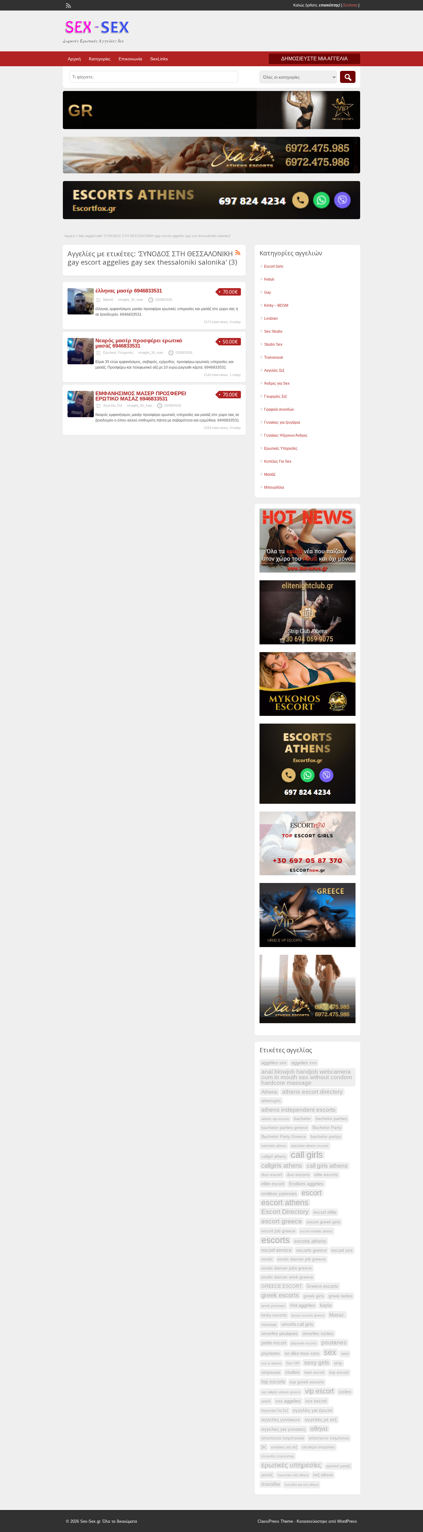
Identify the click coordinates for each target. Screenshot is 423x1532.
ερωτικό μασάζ (338, 1466)
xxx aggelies (288, 1401)
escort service (276, 1250)
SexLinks (159, 58)
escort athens (284, 1202)
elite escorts (326, 1174)
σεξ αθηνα (323, 1475)
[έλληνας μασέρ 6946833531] (81, 313)
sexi (345, 1353)
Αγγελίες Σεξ (112, 405)
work (266, 1401)
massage (269, 1324)
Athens (269, 1092)
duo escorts (298, 1174)
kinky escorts (274, 1315)
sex (330, 1352)
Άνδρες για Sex (277, 383)
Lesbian (271, 318)
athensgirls (271, 1101)
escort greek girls (323, 1222)
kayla (326, 1305)
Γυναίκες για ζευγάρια (282, 422)
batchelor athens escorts (310, 1146)
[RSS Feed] (67, 4)
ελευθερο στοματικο (318, 1447)
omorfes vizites (318, 1333)
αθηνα (319, 1428)
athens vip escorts (275, 1119)
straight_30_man (130, 299)
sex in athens (271, 1363)
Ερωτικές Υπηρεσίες (118, 352)
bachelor (302, 1118)
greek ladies (340, 1296)
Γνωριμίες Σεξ (275, 396)
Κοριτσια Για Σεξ (274, 1411)
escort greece (281, 1221)
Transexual (273, 357)
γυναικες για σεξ (284, 1447)
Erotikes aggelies (306, 1183)
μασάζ (267, 1475)
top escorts (273, 1381)
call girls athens (327, 1165)
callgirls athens (281, 1165)
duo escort (271, 1174)
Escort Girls (273, 266)
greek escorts (280, 1295)
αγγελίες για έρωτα (312, 1410)
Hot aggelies (302, 1305)
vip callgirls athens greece (280, 1392)
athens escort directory (312, 1091)
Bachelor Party (326, 1127)
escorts (275, 1240)
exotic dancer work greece (287, 1277)
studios (292, 1372)
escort (312, 1193)
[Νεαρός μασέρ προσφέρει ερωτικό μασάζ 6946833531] (81, 363)
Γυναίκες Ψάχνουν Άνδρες (285, 435)
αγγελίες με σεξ (321, 1419)
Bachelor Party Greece (283, 1136)
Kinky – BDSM (276, 305)
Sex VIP (292, 1363)
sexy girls (316, 1362)
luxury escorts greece (308, 1315)
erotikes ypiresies (279, 1193)
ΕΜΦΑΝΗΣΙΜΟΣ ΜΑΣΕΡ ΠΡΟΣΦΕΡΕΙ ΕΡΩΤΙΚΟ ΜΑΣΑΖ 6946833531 (140, 396)
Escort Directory (285, 1211)
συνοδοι (270, 1484)
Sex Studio (273, 331)
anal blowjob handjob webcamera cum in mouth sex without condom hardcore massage (306, 1077)
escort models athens (316, 1231)
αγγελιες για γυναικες (283, 1429)
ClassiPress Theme (275, 1521)
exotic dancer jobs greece (286, 1268)
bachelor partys (326, 1136)
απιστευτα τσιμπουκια (282, 1438)
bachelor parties (331, 1118)
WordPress (347, 1521)
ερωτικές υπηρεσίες (291, 1465)
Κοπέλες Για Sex (277, 461)
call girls (307, 1154)
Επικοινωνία (130, 58)
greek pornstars (273, 1306)
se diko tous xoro (302, 1353)
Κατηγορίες (100, 58)
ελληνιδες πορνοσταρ (277, 1456)
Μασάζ (108, 299)
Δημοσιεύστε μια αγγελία (314, 58)
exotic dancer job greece (301, 1259)
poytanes (270, 1353)
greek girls (313, 1296)
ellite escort (272, 1183)
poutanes (334, 1342)
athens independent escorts (298, 1109)
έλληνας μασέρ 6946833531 (128, 291)
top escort (339, 1372)
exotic (267, 1259)
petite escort (273, 1342)
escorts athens (310, 1241)
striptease (271, 1372)
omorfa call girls (297, 1324)
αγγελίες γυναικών (280, 1419)
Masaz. (337, 1315)
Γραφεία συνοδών (279, 409)
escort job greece (278, 1231)
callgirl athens (273, 1156)
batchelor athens (273, 1146)
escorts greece (311, 1250)
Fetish (269, 279)
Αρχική (74, 58)
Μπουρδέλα (274, 487)
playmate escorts (304, 1343)
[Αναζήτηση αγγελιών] (347, 77)
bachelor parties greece (284, 1127)
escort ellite (324, 1212)
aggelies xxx (304, 1062)
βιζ (263, 1447)
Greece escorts (322, 1286)
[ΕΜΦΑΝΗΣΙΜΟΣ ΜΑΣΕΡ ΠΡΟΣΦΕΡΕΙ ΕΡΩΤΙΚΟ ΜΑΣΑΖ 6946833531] (81, 416)
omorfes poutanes (279, 1333)
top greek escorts (307, 1382)
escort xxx (342, 1250)
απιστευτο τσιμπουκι (329, 1438)
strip (338, 1363)
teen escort (314, 1372)
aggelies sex (274, 1062)
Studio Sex (273, 344)
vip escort (319, 1391)
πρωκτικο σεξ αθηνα (292, 1475)
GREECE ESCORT (281, 1286)
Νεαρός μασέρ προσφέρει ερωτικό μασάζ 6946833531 (138, 343)
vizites (344, 1391)
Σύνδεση (350, 5)
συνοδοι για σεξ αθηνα (301, 1485)
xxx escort (316, 1401)
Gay (267, 292)
